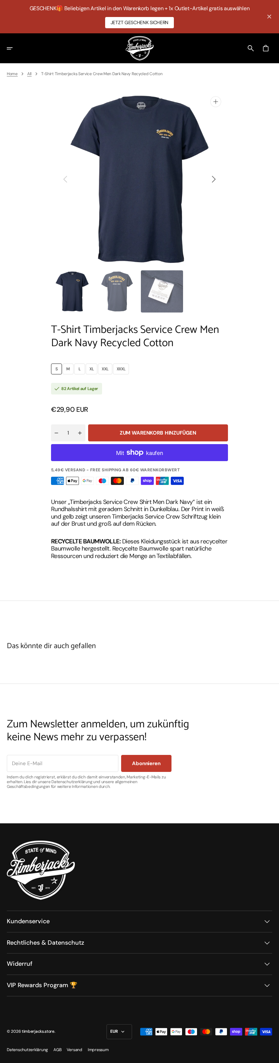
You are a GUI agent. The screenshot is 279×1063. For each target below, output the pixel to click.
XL (93, 370)
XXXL (123, 370)
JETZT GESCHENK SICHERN (139, 22)
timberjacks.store (38, 1031)
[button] (14, 48)
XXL (107, 370)
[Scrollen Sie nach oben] (270, 1054)
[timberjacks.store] (139, 48)
